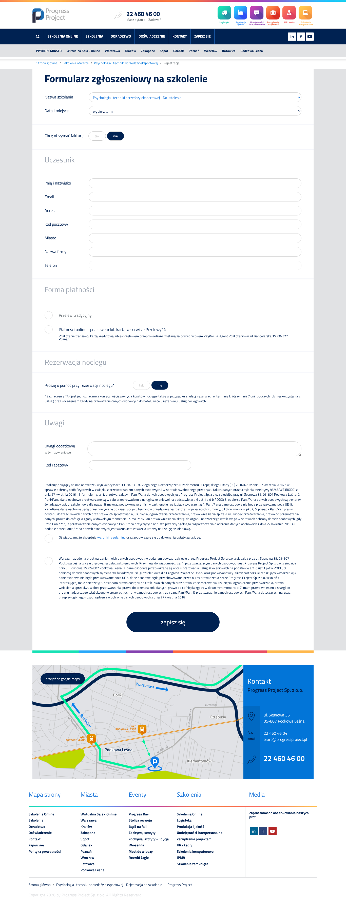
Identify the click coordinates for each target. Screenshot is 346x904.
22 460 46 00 (284, 758)
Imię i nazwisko (58, 183)
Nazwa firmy (55, 251)
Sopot (164, 50)
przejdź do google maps (63, 679)
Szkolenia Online (63, 36)
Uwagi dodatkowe (60, 449)
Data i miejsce (57, 111)
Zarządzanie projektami (195, 839)
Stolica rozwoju (140, 820)
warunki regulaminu (111, 537)
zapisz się (173, 622)
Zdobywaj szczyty (142, 832)
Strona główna (46, 63)
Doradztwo (121, 36)
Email (49, 197)
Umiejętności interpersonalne (199, 832)
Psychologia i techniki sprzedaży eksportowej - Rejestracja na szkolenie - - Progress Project (124, 885)
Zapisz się (202, 36)
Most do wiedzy (141, 851)
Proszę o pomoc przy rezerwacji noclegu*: (80, 385)
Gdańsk (178, 50)
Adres (49, 210)
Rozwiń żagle (139, 857)
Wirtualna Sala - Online (83, 50)
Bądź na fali (138, 826)
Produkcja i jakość (190, 826)
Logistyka (184, 820)
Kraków (130, 50)
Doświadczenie (152, 36)
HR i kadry (185, 845)
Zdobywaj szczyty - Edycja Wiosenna (149, 842)
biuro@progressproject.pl (285, 739)
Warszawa (112, 50)
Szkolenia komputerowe (195, 851)
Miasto (50, 238)
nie (115, 136)
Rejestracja (171, 63)
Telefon (51, 265)
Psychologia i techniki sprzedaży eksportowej (126, 63)
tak (97, 136)
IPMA (181, 857)
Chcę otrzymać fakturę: (64, 135)
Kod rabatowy (56, 465)
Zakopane (148, 50)
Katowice (229, 50)
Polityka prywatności (45, 851)
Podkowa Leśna (251, 50)
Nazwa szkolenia (59, 97)
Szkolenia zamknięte (192, 864)
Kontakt (179, 36)
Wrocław (210, 50)
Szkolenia (94, 36)
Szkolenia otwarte (76, 63)
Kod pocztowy (56, 224)
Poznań (194, 50)
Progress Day (139, 814)
